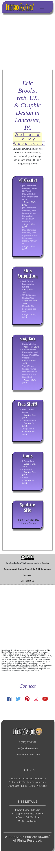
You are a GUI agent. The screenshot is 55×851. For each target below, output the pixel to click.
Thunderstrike (29, 420)
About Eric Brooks (28, 778)
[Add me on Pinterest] (27, 699)
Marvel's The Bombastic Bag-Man (29, 309)
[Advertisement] (27, 42)
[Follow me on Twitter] (18, 699)
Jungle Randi (28, 429)
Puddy (47, 654)
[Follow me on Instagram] (36, 699)
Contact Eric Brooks (27, 817)
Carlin (32, 786)
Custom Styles (29, 344)
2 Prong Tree (28, 461)
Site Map (35, 810)
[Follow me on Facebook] (9, 699)
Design (35, 782)
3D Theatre (23, 782)
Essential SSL (27, 581)
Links (24, 786)
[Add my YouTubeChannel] (45, 699)
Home (14, 778)
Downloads (13, 786)
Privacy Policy (22, 810)
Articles (12, 782)
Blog (41, 778)
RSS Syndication (28, 821)
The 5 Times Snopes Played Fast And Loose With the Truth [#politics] (29, 371)
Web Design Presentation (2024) (28, 284)
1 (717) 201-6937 (27, 742)
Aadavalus (27, 469)
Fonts (43, 782)
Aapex (25, 477)
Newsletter (42, 786)
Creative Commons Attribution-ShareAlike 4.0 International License (27, 569)
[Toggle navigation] (42, 7)
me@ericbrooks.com (28, 748)
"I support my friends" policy (27, 813)
